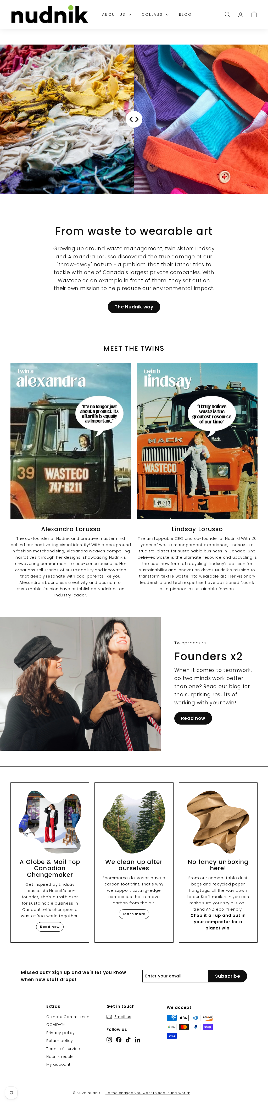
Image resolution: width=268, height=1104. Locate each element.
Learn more (134, 913)
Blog (185, 14)
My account (58, 1064)
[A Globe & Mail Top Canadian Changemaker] (50, 822)
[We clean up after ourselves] (134, 822)
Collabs (153, 14)
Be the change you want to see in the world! (147, 1092)
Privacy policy (60, 1032)
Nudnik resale (60, 1056)
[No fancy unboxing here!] (218, 822)
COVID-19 (55, 1024)
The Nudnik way (134, 307)
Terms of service (63, 1048)
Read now (193, 718)
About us (114, 14)
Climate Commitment (68, 1016)
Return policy (59, 1040)
